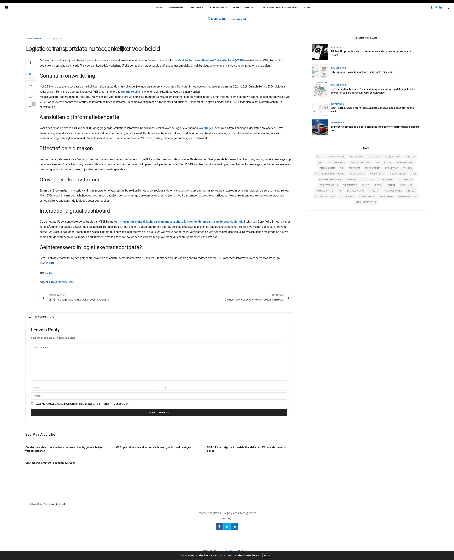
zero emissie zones (366, 202)
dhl (342, 168)
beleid (321, 162)
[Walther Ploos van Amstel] (227, 19)
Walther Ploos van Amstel (208, 7)
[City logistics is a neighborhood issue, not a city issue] (321, 71)
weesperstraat (367, 196)
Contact (308, 7)
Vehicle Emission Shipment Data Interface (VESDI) (211, 60)
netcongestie (405, 179)
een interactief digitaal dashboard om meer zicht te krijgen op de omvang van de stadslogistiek (178, 221)
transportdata (59, 282)
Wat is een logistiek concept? (279, 7)
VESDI (50, 263)
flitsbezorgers (357, 174)
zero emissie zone (407, 196)
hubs (413, 174)
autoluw (410, 157)
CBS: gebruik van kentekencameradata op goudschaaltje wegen (153, 447)
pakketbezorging (329, 185)
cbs (48, 282)
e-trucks (407, 168)
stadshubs (406, 185)
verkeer (411, 191)
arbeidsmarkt (393, 157)
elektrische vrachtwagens (329, 174)
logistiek (351, 179)
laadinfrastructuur (330, 179)
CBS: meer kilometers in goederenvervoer (50, 462)
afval (320, 157)
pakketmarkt (350, 185)
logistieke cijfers (131, 91)
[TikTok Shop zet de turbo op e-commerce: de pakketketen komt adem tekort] (321, 52)
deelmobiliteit (327, 168)
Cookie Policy (251, 555)
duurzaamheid (372, 168)
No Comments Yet (45, 317)
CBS (49, 272)
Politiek (366, 185)
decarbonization (405, 162)
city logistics (383, 162)
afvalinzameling (336, 157)
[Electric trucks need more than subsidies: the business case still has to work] (321, 109)
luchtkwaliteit (369, 179)
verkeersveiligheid (325, 196)
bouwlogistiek (337, 162)
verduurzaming (393, 191)
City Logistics (338, 68)
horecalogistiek (397, 174)
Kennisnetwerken (34, 39)
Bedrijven (336, 47)
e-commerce (391, 168)
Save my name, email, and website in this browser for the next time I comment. (83, 404)
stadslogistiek (325, 191)
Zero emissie (337, 104)
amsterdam (374, 157)
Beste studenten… (243, 7)
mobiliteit (387, 179)
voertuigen (206, 128)
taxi (340, 191)
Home (159, 7)
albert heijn (356, 157)
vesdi (71, 282)
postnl (379, 185)
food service (377, 174)
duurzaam (354, 168)
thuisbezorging (355, 191)
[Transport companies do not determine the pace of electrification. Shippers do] (321, 127)
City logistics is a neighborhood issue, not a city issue (362, 72)
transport (374, 191)
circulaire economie (360, 162)
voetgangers (347, 196)
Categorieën (175, 7)
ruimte (391, 185)
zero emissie (386, 196)
